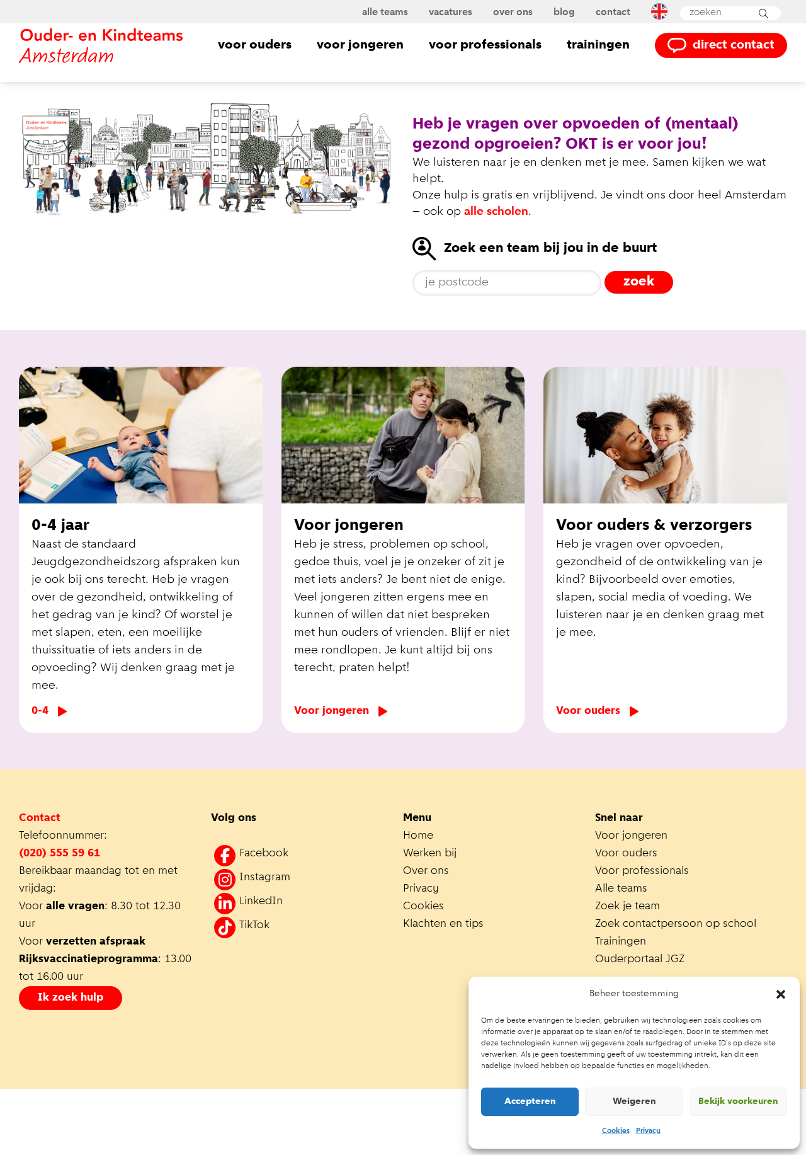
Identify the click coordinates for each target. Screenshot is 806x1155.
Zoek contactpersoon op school (677, 924)
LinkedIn (261, 901)
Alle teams (385, 13)
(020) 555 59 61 (59, 853)
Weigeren (634, 1101)
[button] (781, 994)
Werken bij (430, 853)
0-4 (39, 711)
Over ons (513, 13)
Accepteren (530, 1101)
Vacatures (450, 13)
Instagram (264, 877)
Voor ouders (255, 45)
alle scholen (496, 212)
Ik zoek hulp (70, 998)
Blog (564, 13)
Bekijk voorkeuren (738, 1101)
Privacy (648, 1131)
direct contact (734, 45)
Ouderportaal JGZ (639, 959)
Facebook (263, 853)
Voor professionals (485, 45)
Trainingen (598, 45)
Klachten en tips (445, 924)
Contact (613, 13)
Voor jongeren (360, 45)
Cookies (616, 1131)
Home (418, 836)
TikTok (254, 925)
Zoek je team (627, 906)
